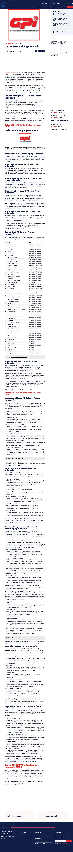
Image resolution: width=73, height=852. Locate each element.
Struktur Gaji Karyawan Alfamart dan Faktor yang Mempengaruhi (63, 50)
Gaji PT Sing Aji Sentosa (39, 838)
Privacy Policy (65, 843)
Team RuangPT (11, 51)
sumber (13, 121)
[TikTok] (63, 850)
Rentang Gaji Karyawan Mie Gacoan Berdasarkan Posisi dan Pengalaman (63, 44)
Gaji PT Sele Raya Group (57, 124)
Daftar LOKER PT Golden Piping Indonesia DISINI (23, 126)
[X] (71, 3)
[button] (64, 3)
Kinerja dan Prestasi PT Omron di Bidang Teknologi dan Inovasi (60, 24)
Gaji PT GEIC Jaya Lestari (48, 816)
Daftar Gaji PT (9, 43)
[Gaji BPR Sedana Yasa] (59, 103)
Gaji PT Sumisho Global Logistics (59, 120)
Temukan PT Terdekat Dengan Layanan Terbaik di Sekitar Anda (60, 19)
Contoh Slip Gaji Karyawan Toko (54, 55)
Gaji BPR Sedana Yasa (57, 110)
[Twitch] (66, 850)
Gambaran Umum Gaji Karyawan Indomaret (55, 50)
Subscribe (69, 841)
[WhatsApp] (44, 51)
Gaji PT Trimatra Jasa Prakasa (41, 836)
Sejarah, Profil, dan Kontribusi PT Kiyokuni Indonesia (60, 32)
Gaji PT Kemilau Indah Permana (41, 843)
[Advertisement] (25, 63)
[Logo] (5, 827)
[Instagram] (69, 3)
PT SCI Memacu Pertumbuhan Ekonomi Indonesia (60, 28)
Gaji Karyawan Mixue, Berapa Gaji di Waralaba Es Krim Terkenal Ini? (55, 43)
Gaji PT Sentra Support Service (59, 129)
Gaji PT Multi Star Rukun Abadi (41, 841)
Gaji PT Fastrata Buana (15, 816)
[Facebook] (68, 3)
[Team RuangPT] (6, 51)
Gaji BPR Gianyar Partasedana (59, 115)
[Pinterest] (41, 51)
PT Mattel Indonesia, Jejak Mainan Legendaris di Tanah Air (59, 14)
